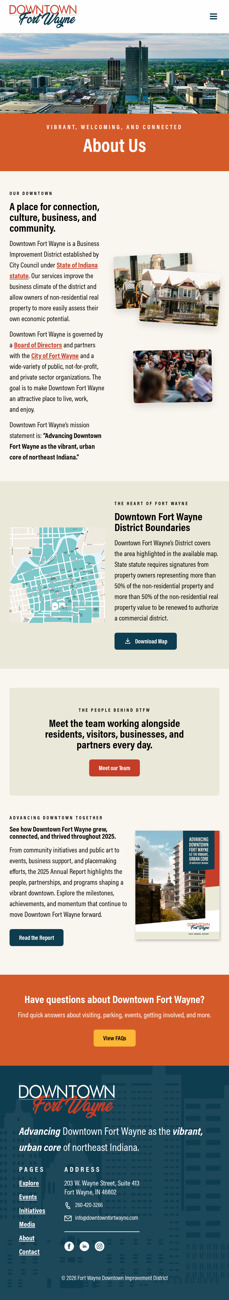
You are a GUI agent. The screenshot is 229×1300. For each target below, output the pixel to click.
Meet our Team (114, 768)
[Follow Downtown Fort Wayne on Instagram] (99, 1246)
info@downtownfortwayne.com (106, 1217)
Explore (29, 1182)
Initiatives (32, 1210)
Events (28, 1196)
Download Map (150, 641)
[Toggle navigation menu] (213, 16)
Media (27, 1223)
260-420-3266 (88, 1204)
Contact (29, 1251)
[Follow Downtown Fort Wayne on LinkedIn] (85, 1246)
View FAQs (114, 1038)
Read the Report (36, 937)
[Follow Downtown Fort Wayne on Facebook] (69, 1246)
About (27, 1237)
